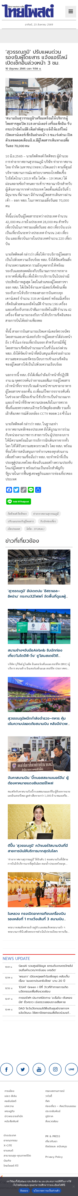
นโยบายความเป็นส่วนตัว (47, 1190)
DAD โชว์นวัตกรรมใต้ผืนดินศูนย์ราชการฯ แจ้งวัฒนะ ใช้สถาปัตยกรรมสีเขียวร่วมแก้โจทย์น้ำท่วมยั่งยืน (44, 1010)
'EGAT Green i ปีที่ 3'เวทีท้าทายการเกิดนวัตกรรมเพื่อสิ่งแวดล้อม (43, 989)
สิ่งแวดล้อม (51, 1121)
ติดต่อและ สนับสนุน (56, 1146)
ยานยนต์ (8, 1151)
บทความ (9, 1106)
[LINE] (71, 1069)
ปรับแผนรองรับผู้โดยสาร (21, 521)
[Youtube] (39, 1069)
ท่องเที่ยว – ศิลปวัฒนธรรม (60, 1106)
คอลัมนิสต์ (10, 1101)
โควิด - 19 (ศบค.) (35, 528)
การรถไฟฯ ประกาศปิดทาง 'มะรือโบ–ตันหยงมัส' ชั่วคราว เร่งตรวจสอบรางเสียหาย (45, 1000)
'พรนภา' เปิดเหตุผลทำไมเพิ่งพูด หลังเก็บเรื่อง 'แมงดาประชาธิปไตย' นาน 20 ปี (44, 978)
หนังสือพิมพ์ (12, 1121)
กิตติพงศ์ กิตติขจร (17, 513)
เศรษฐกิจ (10, 1111)
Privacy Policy (54, 1157)
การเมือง (9, 1091)
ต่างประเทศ (10, 1135)
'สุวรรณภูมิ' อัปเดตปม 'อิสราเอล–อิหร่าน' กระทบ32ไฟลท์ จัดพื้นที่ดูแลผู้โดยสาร (37, 596)
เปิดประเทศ (14, 528)
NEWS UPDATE (16, 959)
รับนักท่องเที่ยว (48, 521)
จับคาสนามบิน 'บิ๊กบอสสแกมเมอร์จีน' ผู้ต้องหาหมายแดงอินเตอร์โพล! (38, 780)
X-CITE (8, 1145)
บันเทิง (7, 1161)
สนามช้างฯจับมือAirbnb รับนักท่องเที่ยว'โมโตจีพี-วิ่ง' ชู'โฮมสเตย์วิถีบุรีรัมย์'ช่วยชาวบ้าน (35, 656)
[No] (73, 1186)
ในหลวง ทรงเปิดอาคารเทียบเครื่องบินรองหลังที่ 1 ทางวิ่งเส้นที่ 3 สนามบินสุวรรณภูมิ (37, 919)
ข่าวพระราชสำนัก (14, 1116)
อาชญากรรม (11, 1140)
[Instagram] (55, 1069)
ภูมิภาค (49, 1116)
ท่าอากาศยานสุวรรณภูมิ (46, 513)
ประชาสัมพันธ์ (52, 1111)
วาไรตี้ (48, 1096)
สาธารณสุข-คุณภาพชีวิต (17, 1156)
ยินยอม (24, 1190)
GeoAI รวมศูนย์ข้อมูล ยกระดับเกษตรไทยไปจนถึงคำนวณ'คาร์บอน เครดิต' (46, 968)
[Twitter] (23, 1069)
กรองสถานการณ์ (54, 1091)
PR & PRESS (52, 1136)
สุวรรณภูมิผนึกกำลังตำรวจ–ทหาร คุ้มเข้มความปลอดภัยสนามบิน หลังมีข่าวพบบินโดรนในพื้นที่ (39, 724)
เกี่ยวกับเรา (51, 1141)
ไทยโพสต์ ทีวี (11, 1166)
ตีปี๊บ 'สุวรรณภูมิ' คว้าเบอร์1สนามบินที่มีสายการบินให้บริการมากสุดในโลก (38, 848)
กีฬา (47, 1101)
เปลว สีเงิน (11, 1096)
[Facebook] (7, 1069)
